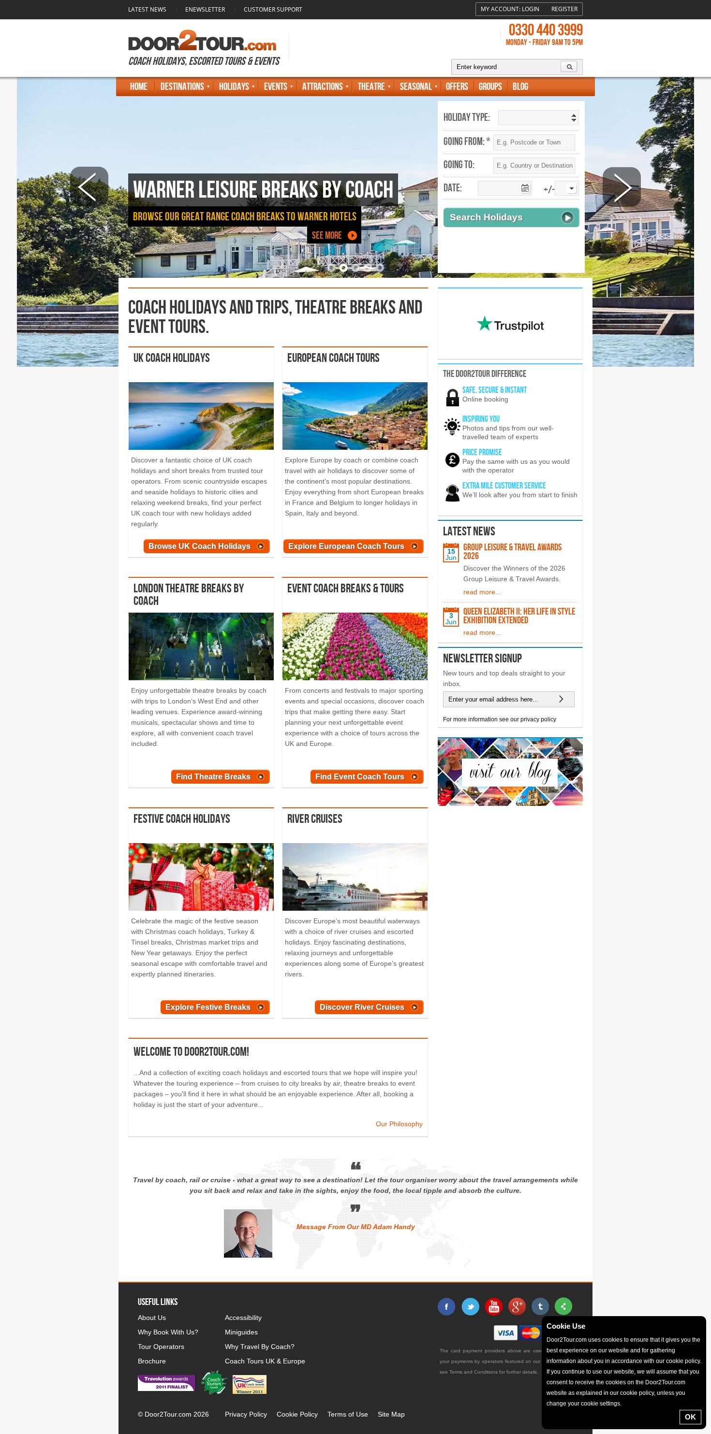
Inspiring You (481, 419)
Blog (520, 87)
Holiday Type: (467, 118)
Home (139, 87)
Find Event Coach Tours (359, 777)
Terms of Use (347, 1414)
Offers (457, 87)
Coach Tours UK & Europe (265, 1361)
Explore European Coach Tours (346, 546)
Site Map (391, 1414)
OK (690, 1417)
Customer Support (273, 9)
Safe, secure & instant (494, 390)
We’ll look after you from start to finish (520, 495)
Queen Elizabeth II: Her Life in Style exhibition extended (519, 616)
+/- (549, 190)
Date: (453, 188)
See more (327, 235)
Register (564, 9)
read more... (482, 592)
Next (622, 187)
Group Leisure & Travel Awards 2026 (512, 552)
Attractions (322, 87)
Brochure (152, 1361)
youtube (493, 1306)
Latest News (147, 9)
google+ (516, 1306)
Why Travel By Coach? (260, 1346)
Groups (490, 87)
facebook (447, 1306)
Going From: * (467, 142)
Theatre (371, 87)
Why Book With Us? (168, 1332)
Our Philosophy (399, 1124)
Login (530, 9)
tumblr (540, 1306)
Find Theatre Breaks (213, 777)
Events (275, 87)
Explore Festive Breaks (208, 1007)
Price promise (482, 452)
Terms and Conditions (473, 1372)
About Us (152, 1317)
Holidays (234, 87)
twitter (470, 1306)
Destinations (182, 87)
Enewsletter (205, 9)
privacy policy (538, 719)
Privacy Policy (246, 1414)
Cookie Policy (297, 1414)
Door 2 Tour (202, 40)
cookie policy (683, 1361)
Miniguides (241, 1332)
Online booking (485, 399)
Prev (89, 187)
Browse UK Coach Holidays (199, 546)
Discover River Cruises (362, 1007)
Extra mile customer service (504, 486)
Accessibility (243, 1317)
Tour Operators (161, 1346)
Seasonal (416, 87)
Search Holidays (486, 217)
